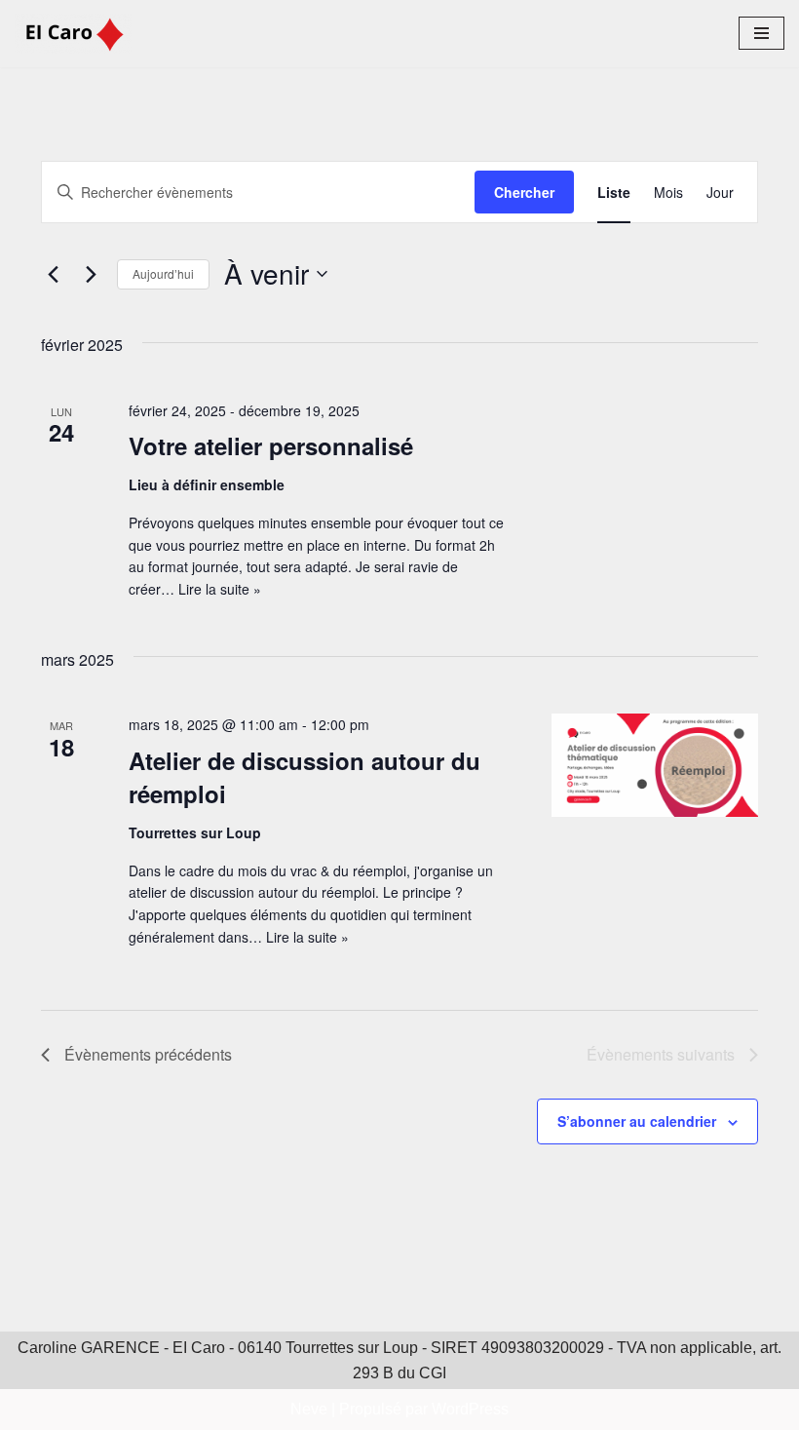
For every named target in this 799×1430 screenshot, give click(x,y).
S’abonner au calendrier (636, 1121)
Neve (308, 1409)
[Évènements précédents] (52, 274)
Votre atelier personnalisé (271, 445)
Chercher (524, 192)
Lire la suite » (219, 589)
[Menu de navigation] (761, 33)
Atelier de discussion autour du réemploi (304, 777)
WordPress (470, 1409)
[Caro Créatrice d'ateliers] (73, 34)
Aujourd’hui (163, 273)
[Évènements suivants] (90, 274)
